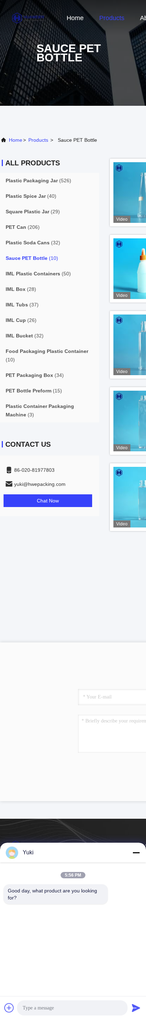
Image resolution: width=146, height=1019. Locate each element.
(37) (22, 304)
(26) (21, 320)
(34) (35, 375)
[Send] (136, 1007)
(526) (38, 180)
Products (111, 18)
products (38, 140)
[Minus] (136, 852)
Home (75, 18)
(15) (34, 390)
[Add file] (9, 1007)
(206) (23, 227)
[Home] (28, 17)
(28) (21, 289)
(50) (38, 273)
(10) (32, 258)
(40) (31, 196)
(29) (33, 211)
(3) (40, 410)
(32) (33, 242)
